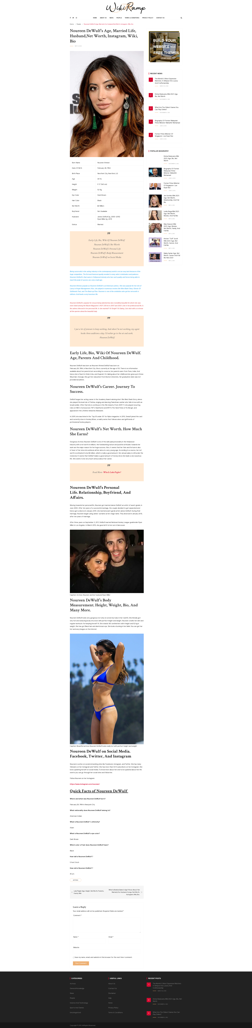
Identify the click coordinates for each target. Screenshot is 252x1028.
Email (111, 937)
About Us (103, 18)
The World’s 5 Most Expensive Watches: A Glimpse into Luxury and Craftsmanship (166, 81)
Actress (73, 984)
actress (75, 880)
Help (110, 998)
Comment (77, 915)
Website (76, 947)
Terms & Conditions (132, 18)
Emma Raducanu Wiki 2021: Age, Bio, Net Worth (171, 158)
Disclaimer (112, 993)
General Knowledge (77, 988)
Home (95, 18)
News (111, 18)
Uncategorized (75, 1013)
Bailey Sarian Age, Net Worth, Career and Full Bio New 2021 (172, 255)
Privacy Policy (147, 18)
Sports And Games (77, 1008)
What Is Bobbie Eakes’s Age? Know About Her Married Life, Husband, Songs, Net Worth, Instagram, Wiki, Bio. (124, 892)
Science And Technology (79, 1003)
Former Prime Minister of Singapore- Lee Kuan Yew (172, 185)
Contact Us (160, 18)
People (119, 18)
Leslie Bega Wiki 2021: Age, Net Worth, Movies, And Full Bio (171, 213)
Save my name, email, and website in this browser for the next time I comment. (103, 957)
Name (76, 937)
